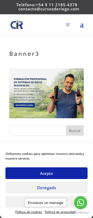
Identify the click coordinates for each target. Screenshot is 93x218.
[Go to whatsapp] (80, 202)
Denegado (46, 187)
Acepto (46, 173)
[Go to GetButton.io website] (80, 212)
